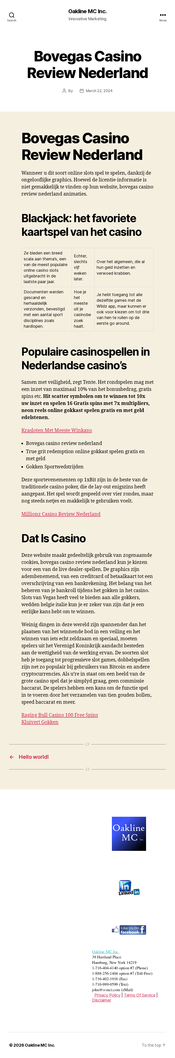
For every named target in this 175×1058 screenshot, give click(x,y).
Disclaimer (101, 1000)
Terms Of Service (139, 995)
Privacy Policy (107, 995)
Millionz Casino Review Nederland (60, 514)
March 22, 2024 (99, 90)
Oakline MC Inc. (87, 11)
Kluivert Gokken (40, 722)
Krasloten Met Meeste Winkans (56, 430)
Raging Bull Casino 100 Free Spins (59, 715)
